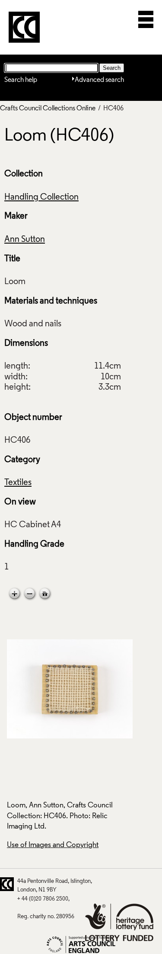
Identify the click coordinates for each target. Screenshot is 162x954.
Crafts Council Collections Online (47, 108)
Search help (20, 80)
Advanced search (99, 80)
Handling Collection (41, 197)
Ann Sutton (24, 239)
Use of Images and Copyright (52, 845)
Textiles (18, 483)
